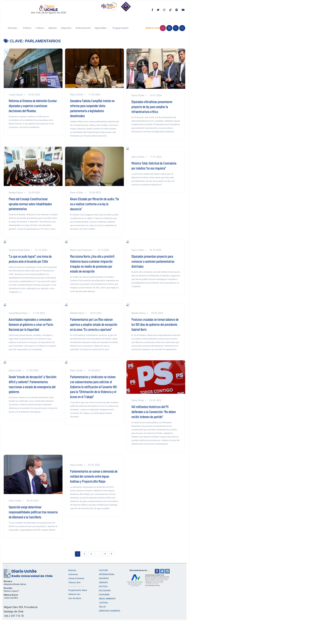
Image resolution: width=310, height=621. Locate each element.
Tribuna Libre (74, 582)
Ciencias (103, 582)
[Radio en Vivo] (163, 28)
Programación (121, 28)
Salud (102, 606)
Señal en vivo (74, 594)
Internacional (83, 28)
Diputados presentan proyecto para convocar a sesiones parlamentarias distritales (152, 261)
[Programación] (169, 28)
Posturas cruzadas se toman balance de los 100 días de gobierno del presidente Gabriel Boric (155, 324)
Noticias (12, 28)
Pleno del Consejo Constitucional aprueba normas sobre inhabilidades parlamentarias (30, 204)
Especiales (100, 28)
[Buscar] (176, 28)
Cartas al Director (76, 578)
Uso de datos (74, 598)
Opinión (52, 28)
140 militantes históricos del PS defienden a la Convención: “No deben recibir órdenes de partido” (153, 411)
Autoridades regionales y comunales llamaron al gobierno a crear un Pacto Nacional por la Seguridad (31, 324)
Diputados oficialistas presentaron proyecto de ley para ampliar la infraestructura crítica (151, 106)
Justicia (103, 602)
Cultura (40, 28)
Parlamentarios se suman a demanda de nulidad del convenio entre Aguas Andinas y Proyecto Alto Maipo (94, 476)
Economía (104, 594)
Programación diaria (77, 590)
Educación (104, 590)
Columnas (73, 574)
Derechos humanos (109, 611)
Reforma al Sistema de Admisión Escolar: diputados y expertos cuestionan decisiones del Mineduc (33, 105)
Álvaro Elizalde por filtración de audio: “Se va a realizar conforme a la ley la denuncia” (94, 204)
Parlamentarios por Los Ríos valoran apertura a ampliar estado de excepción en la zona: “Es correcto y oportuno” (93, 324)
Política (27, 28)
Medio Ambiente (107, 598)
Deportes (66, 28)
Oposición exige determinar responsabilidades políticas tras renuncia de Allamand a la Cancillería (33, 512)
